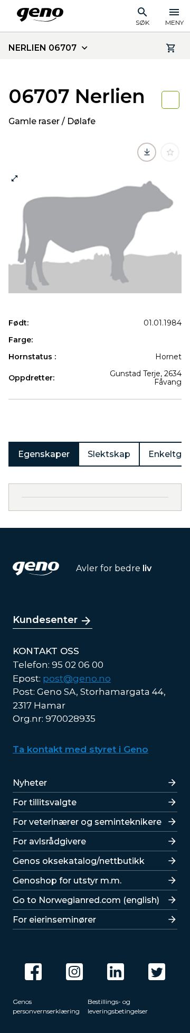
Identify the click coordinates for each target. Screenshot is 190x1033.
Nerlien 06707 (42, 48)
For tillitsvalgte (45, 802)
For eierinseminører (54, 920)
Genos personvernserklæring (46, 1006)
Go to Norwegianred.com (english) (86, 900)
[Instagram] (74, 971)
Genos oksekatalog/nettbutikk (79, 861)
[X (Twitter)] (156, 971)
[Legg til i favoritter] (169, 152)
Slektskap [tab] (109, 454)
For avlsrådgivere (49, 841)
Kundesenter (45, 620)
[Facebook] (33, 971)
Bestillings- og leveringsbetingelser (118, 1006)
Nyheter (30, 783)
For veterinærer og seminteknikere (87, 822)
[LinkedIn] (115, 971)
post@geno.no (77, 678)
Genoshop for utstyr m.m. (67, 881)
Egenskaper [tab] (44, 454)
